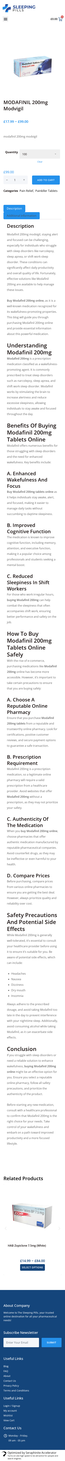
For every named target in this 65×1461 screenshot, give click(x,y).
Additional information (21, 216)
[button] (5, 19)
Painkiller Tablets (46, 191)
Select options (32, 1267)
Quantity (11, 152)
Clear (39, 161)
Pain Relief (26, 191)
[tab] (14, 208)
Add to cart (46, 180)
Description (14, 208)
